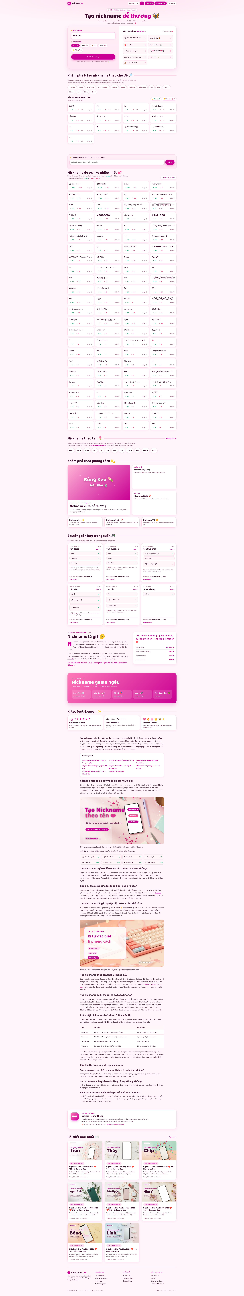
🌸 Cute (75, 45)
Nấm (151, 87)
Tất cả (172, 1137)
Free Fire (72, 87)
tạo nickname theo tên (98, 445)
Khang (145, 450)
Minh (79, 450)
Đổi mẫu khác (92, 57)
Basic (123, 87)
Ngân (71, 450)
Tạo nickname (99, 1275)
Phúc (154, 450)
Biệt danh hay (127, 1281)
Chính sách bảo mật (157, 1284)
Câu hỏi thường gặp (117, 771)
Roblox (114, 87)
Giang (71, 92)
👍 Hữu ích (156, 99)
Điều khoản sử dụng (157, 1281)
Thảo (87, 450)
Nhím (86, 92)
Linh (114, 450)
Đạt (137, 450)
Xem (98, 549)
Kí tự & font (126, 1275)
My (108, 450)
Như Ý (94, 92)
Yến (158, 87)
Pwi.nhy (166, 87)
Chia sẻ (169, 162)
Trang (130, 450)
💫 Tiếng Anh (77, 50)
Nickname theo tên (101, 1278)
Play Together (160, 3)
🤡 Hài (94, 45)
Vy (101, 450)
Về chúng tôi (155, 1275)
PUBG (81, 87)
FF (142, 3)
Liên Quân (149, 3)
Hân (122, 450)
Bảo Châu (142, 87)
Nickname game (100, 1284)
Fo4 (78, 92)
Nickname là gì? (128, 1278)
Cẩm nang (172, 3)
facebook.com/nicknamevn (115, 1124)
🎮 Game (103, 45)
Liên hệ (153, 1278)
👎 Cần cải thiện (169, 99)
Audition (132, 87)
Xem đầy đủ (73, 579)
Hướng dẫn (170, 438)
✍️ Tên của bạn (76, 30)
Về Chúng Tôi (133, 3)
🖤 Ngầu (85, 45)
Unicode (70, 659)
